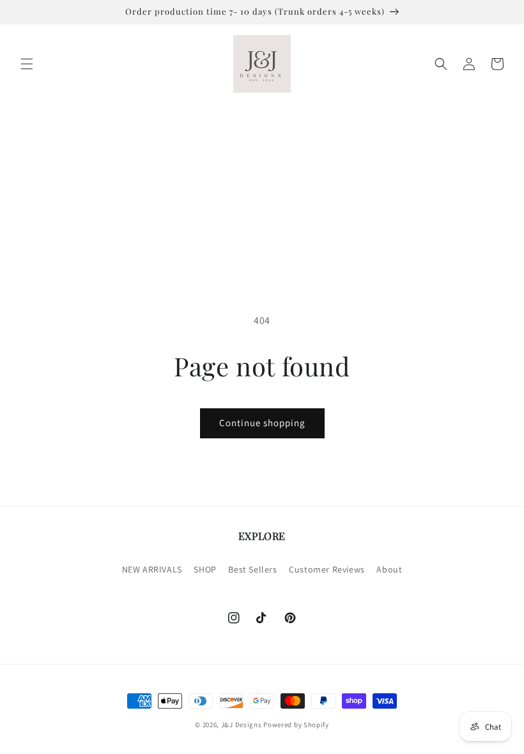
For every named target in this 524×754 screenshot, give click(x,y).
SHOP (205, 569)
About (389, 569)
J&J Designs (241, 724)
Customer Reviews (327, 569)
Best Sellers (252, 569)
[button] (27, 64)
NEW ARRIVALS (152, 569)
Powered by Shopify (296, 724)
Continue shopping (262, 423)
